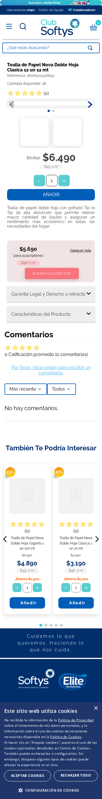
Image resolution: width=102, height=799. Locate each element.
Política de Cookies (65, 736)
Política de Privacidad (76, 720)
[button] (69, 253)
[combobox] (51, 48)
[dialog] (51, 750)
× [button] (96, 708)
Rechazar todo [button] (76, 775)
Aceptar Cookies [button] (27, 775)
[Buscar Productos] (91, 48)
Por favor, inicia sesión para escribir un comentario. (51, 370)
